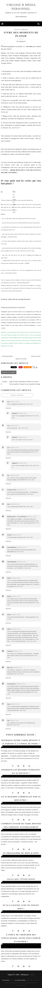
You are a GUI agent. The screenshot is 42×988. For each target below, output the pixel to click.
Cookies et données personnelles (27, 982)
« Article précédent (7, 356)
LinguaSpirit (21, 307)
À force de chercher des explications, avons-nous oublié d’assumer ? (21, 938)
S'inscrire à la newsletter (8, 372)
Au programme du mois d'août (21, 853)
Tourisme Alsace (9, 165)
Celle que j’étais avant (21, 879)
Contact (36, 980)
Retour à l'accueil (21, 359)
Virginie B (22, 384)
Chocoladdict (12, 172)
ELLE (17, 128)
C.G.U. (16, 982)
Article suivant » (36, 356)
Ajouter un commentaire (17, 395)
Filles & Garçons (21, 29)
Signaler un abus (9, 982)
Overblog (32, 974)
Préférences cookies (20, 985)
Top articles (30, 980)
